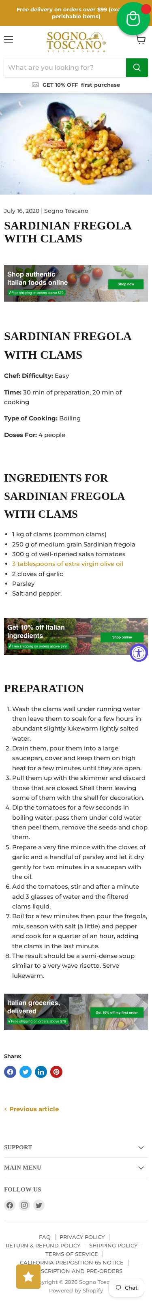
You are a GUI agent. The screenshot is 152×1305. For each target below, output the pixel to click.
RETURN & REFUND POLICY (43, 1245)
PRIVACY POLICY (82, 1237)
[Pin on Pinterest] (56, 1072)
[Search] (137, 67)
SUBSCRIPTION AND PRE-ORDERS (76, 1271)
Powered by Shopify (76, 1290)
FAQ (45, 1237)
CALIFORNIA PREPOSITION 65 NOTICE (72, 1262)
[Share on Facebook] (10, 1072)
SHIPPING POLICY (113, 1245)
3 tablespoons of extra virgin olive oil (67, 564)
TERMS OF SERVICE (71, 1254)
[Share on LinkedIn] (41, 1072)
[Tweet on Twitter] (25, 1072)
